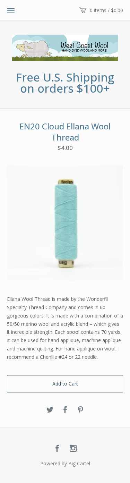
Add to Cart (65, 383)
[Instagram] (73, 448)
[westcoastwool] (65, 48)
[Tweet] (49, 410)
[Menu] (11, 10)
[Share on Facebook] (65, 410)
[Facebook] (57, 448)
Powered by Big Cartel (65, 463)
